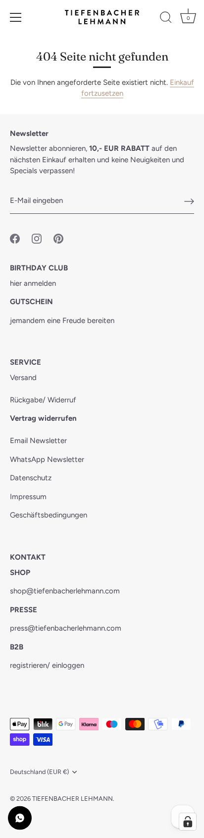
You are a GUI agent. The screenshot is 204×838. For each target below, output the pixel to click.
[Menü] (16, 17)
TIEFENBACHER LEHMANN (72, 798)
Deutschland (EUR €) (39, 771)
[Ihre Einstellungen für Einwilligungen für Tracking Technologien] (187, 821)
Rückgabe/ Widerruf (43, 399)
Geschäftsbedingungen (48, 515)
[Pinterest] (58, 237)
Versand (23, 377)
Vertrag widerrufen (43, 418)
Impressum (28, 496)
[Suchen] (166, 19)
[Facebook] (15, 237)
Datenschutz (30, 477)
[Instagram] (37, 237)
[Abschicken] (189, 201)
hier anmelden (33, 283)
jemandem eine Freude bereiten (62, 320)
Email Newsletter (38, 440)
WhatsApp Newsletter (47, 459)
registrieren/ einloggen (47, 665)
